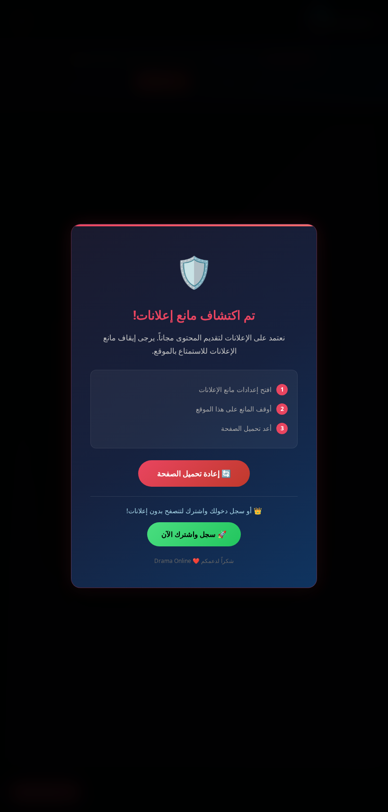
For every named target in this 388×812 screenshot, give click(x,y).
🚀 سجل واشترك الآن (194, 534)
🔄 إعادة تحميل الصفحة (194, 473)
